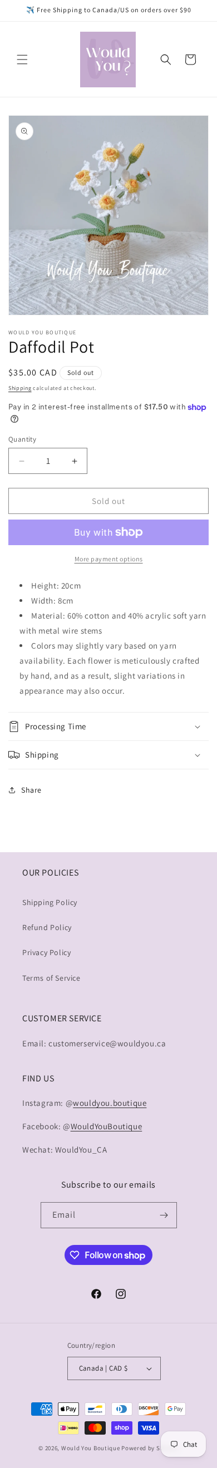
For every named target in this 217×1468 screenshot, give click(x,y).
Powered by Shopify (150, 1448)
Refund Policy (47, 927)
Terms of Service (51, 978)
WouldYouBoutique (106, 1126)
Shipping (20, 388)
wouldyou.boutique (109, 1103)
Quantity (22, 439)
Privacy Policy (46, 952)
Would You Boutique (90, 1448)
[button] (22, 59)
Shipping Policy (49, 902)
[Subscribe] (164, 1215)
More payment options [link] (109, 559)
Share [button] (31, 790)
